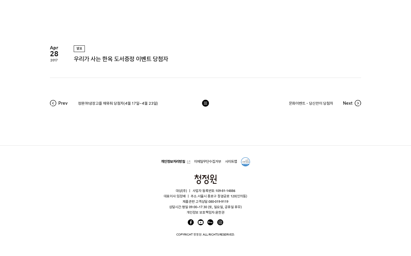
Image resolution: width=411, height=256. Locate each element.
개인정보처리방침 (173, 161)
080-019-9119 (218, 201)
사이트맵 (231, 161)
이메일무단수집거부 (207, 161)
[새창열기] (191, 222)
